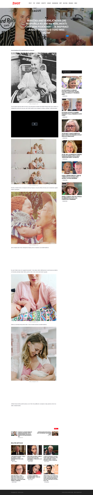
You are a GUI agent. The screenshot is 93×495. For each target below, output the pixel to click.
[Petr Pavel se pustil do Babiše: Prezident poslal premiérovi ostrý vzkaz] (72, 104)
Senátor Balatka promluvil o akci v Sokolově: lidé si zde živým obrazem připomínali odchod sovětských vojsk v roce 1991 (51, 478)
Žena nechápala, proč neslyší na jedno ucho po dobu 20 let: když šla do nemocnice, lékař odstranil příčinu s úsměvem (18, 478)
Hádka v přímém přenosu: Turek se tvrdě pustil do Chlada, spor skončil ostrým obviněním (71, 177)
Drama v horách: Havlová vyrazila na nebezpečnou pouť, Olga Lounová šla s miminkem (72, 198)
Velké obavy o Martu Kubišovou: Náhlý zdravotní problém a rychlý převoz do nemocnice (72, 135)
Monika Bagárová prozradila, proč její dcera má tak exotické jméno (44, 434)
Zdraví (49, 3)
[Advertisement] (34, 259)
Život (30, 3)
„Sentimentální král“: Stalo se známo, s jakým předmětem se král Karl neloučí (18, 458)
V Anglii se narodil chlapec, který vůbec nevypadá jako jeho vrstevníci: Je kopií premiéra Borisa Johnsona (51, 458)
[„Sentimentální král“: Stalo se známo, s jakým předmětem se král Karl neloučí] (18, 450)
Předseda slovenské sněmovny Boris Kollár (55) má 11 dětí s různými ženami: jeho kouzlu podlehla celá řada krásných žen (25, 435)
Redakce (71, 3)
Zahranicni (55, 3)
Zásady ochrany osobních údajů (67, 492)
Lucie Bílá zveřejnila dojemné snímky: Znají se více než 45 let (33, 477)
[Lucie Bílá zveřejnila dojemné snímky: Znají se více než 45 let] (34, 469)
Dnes (75, 3)
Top (34, 3)
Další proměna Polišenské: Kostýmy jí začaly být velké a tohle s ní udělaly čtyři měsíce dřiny (70, 92)
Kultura (65, 3)
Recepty (44, 3)
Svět (60, 3)
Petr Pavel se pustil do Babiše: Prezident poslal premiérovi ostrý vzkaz (72, 114)
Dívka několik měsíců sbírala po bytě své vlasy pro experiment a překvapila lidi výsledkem (34, 458)
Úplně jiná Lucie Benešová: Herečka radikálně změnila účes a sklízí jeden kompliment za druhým (72, 156)
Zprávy (38, 3)
